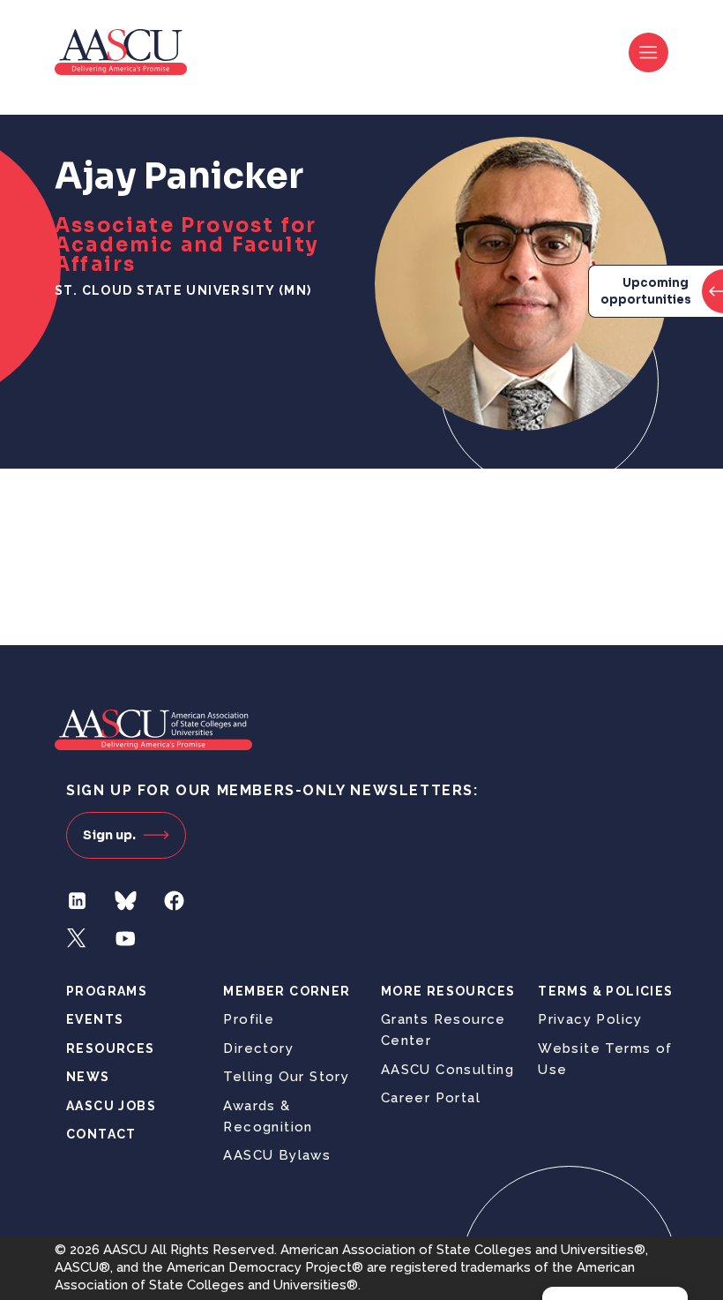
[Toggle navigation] (648, 52)
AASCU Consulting (447, 1070)
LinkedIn (77, 901)
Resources (110, 1048)
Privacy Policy (590, 1019)
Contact (101, 1134)
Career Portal (431, 1098)
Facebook (174, 901)
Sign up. (109, 835)
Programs (106, 991)
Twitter (77, 939)
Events (94, 1019)
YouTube (126, 939)
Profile (248, 1019)
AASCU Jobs (111, 1106)
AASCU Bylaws (277, 1155)
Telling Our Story (286, 1077)
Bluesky (126, 901)
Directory (258, 1048)
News (88, 1077)
